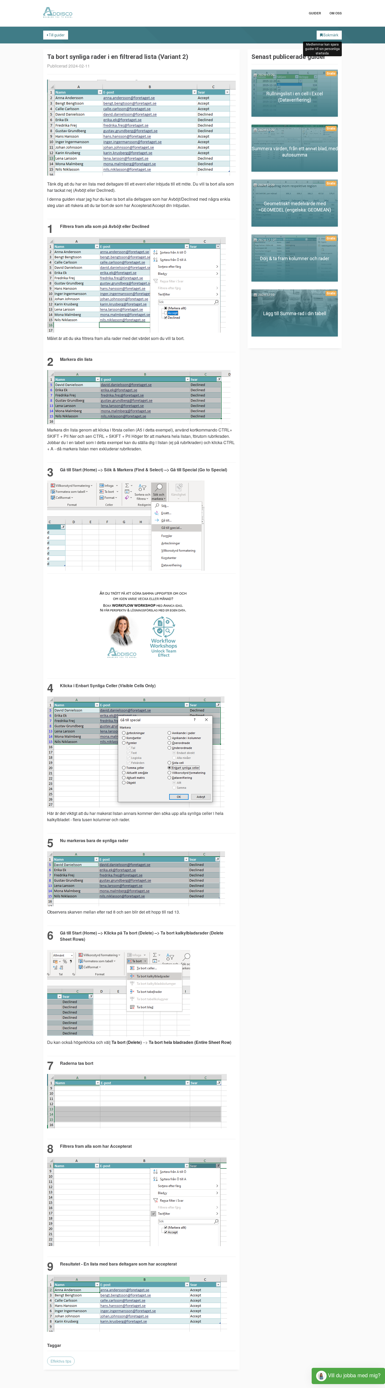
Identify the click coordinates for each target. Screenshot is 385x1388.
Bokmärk (330, 35)
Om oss (335, 13)
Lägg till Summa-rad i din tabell (294, 313)
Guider (315, 13)
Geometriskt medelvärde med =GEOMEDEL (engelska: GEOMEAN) (294, 206)
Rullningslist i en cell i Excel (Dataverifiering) (294, 97)
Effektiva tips (61, 1361)
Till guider (56, 35)
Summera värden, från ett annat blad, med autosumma (295, 152)
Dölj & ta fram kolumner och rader (294, 258)
